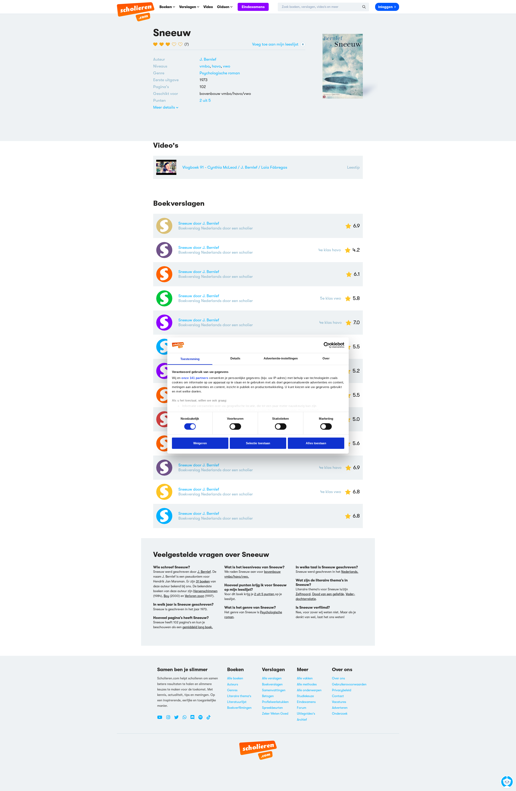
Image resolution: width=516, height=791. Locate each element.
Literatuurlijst (237, 702)
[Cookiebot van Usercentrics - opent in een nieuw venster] (326, 345)
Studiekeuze (305, 696)
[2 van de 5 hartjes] (162, 44)
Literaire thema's (239, 696)
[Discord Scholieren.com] (193, 719)
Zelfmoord (303, 594)
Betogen (268, 696)
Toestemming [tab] (190, 359)
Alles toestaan (316, 443)
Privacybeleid (341, 690)
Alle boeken (235, 678)
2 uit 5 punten (264, 594)
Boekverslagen (272, 684)
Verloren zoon (194, 596)
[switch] (235, 426)
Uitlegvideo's (306, 713)
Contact (338, 696)
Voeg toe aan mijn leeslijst (275, 44)
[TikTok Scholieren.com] (208, 719)
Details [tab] (235, 358)
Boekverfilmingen (239, 708)
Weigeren (200, 443)
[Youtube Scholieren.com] (161, 719)
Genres (232, 690)
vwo (226, 66)
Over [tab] (325, 358)
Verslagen (187, 7)
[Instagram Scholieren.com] (169, 719)
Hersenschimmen (205, 591)
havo (217, 66)
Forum (301, 708)
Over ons (338, 678)
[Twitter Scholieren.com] (178, 719)
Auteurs (232, 684)
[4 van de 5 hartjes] (175, 44)
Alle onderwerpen (309, 690)
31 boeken (203, 581)
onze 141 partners (194, 378)
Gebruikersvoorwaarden (349, 684)
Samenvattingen (273, 690)
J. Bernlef (208, 59)
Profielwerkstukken (275, 702)
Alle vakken (305, 678)
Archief (302, 719)
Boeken (165, 7)
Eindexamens (253, 7)
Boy (166, 596)
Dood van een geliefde (328, 594)
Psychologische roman (220, 73)
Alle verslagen (272, 678)
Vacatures (339, 702)
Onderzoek (339, 713)
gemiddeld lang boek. (197, 627)
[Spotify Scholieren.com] (202, 719)
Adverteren (339, 708)
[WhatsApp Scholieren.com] (186, 719)
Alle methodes (307, 684)
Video (208, 7)
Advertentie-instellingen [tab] (281, 358)
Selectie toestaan (258, 443)
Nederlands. (349, 572)
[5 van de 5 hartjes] (181, 44)
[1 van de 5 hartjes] (156, 44)
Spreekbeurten (272, 708)
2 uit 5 (205, 100)
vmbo (206, 66)
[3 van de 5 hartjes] (169, 44)
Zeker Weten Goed (275, 713)
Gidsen (223, 7)
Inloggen (385, 7)
